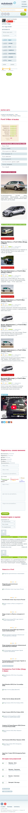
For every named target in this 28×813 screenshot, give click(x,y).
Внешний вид (6, 130)
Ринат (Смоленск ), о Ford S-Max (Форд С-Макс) (13, 300)
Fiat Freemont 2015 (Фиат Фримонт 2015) (13, 739)
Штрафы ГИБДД (6, 24)
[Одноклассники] (7, 422)
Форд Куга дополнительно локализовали (10, 584)
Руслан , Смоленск (14, 776)
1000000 (9, 70)
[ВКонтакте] (2, 422)
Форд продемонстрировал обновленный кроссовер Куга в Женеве (14, 646)
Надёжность (6, 128)
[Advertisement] (9, 92)
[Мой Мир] (9, 422)
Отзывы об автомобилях (7, 114)
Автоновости (6, 29)
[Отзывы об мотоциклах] (5, 14)
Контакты (24, 6)
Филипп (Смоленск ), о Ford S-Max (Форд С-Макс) (13, 350)
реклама (24, 4)
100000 (2, 70)
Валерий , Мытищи (14, 782)
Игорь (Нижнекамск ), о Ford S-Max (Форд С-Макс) (14, 325)
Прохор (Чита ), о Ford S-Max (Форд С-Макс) (14, 242)
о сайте (24, 1)
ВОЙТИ (23, 14)
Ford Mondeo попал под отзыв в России (13, 599)
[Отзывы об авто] (2, 14)
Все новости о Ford (8, 665)
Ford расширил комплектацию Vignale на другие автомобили (14, 661)
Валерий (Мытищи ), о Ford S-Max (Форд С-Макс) (13, 379)
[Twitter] (4, 422)
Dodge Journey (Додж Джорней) (11, 698)
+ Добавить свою (7, 791)
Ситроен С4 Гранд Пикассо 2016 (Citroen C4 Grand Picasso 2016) (13, 726)
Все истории (6, 788)
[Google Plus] (11, 422)
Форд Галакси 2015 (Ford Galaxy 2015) (13, 712)
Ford (16, 114)
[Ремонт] (8, 14)
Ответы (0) (24, 547)
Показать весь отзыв (6, 547)
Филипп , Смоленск (14, 769)
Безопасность (6, 126)
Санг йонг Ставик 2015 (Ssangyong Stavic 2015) (13, 753)
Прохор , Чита (12, 763)
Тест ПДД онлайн (7, 26)
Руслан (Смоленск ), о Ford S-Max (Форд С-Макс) (13, 271)
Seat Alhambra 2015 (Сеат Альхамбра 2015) (12, 685)
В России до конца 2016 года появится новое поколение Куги (13, 630)
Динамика (7, 132)
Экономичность (5, 135)
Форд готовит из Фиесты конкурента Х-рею (13, 614)
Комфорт (7, 133)
